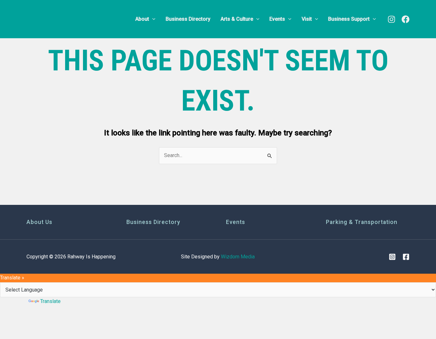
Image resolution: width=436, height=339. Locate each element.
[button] (152, 19)
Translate (50, 301)
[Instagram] (391, 19)
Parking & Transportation (361, 222)
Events (235, 222)
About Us (39, 222)
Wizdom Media (238, 257)
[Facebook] (406, 19)
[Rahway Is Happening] (66, 19)
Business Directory (153, 222)
